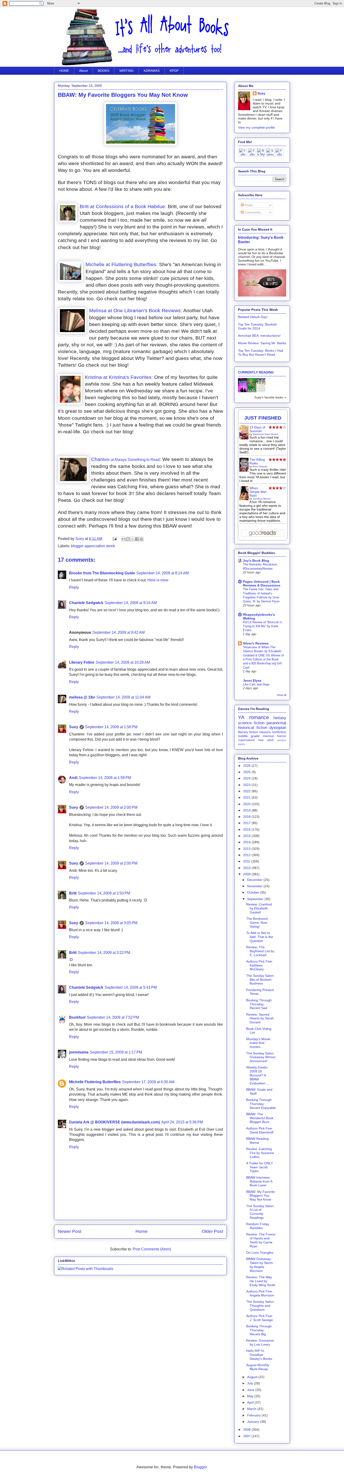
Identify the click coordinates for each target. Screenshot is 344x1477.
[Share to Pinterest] (141, 539)
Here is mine (157, 580)
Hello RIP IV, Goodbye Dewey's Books (259, 1355)
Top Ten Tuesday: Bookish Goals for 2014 (257, 326)
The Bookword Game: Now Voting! (257, 922)
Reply (74, 587)
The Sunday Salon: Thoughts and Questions (260, 1305)
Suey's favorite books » (270, 397)
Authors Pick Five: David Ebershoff (259, 1130)
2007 (247, 1436)
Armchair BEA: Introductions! (259, 335)
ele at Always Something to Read (132, 460)
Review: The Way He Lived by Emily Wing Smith (260, 1281)
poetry (241, 744)
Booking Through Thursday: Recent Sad (259, 1004)
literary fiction (248, 732)
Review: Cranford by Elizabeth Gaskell (259, 908)
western (281, 740)
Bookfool (77, 1017)
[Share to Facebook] (137, 539)
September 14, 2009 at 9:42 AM (118, 632)
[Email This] (123, 539)
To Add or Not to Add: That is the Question (259, 937)
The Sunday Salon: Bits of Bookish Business (260, 979)
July (250, 1383)
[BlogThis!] (128, 539)
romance (259, 717)
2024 (247, 778)
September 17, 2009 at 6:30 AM (148, 1082)
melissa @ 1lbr (82, 697)
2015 (247, 836)
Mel (93, 310)
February (254, 1415)
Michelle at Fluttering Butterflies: (122, 264)
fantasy (279, 718)
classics (265, 732)
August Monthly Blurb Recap (257, 1367)
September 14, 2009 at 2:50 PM (104, 893)
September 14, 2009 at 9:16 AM (131, 603)
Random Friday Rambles (257, 1226)
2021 (247, 797)
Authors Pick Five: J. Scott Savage (259, 1318)
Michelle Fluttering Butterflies (95, 1082)
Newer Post (69, 1231)
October (253, 892)
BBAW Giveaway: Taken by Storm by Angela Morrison (259, 1264)
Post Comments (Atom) (152, 1249)
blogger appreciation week (93, 546)
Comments (252, 212)
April (251, 1402)
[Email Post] (114, 539)
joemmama (78, 1052)
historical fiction (252, 727)
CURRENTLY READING (256, 372)
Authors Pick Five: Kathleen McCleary (259, 965)
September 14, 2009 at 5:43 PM (131, 987)
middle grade (249, 736)
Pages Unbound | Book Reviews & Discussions (261, 583)
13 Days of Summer (257, 429)
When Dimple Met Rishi (257, 491)
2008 (247, 1429)
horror (281, 736)
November (255, 886)
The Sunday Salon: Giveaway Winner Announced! (261, 1057)
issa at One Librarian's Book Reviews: (139, 310)
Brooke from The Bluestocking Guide (102, 573)
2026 (247, 765)
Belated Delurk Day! (252, 317)
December (255, 880)
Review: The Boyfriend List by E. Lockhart (260, 951)
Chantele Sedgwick (86, 603)
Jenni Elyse (252, 680)
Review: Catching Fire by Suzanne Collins (260, 1153)
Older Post (212, 1231)
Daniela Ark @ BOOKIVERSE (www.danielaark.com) (114, 1122)
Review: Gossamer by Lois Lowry (260, 1342)
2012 (247, 855)
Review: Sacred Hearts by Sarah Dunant (260, 1018)
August (252, 1377)
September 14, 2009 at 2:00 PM (111, 807)
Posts (248, 205)
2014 (247, 842)
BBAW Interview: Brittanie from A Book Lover (259, 1181)
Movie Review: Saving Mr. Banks (262, 343)
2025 (247, 772)
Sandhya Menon (262, 498)
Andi (73, 778)
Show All (281, 695)
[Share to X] (132, 539)
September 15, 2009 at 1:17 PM (116, 1052)
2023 (247, 785)
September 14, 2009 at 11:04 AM (123, 697)
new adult (266, 740)
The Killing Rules (257, 461)
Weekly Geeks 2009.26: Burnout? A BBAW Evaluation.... (257, 1075)
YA (241, 717)
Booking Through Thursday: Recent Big (259, 1330)
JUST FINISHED (262, 417)
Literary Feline (81, 662)
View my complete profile (256, 127)
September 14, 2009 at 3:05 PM (111, 923)
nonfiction (279, 732)
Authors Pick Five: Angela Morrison (260, 1293)
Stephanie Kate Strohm (265, 434)
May (250, 1396)
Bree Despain (260, 466)
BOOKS (103, 70)
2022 (247, 791)
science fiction (251, 723)
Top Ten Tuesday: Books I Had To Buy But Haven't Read (260, 352)
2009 (247, 874)
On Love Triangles (259, 1252)
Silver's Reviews (256, 643)
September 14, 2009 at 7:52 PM (113, 1017)
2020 (247, 804)
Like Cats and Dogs (256, 684)
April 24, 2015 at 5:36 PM (182, 1122)
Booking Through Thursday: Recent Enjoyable (261, 1104)
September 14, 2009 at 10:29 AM (123, 662)
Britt (73, 893)
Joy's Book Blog (256, 560)
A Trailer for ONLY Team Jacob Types (259, 1167)
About (83, 70)
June (251, 1390)
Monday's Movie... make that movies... (259, 1043)
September (255, 899)
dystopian (277, 727)
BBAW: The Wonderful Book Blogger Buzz (259, 1118)
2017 (247, 823)
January (253, 1421)
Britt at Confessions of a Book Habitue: (123, 206)
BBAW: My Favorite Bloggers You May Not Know (260, 1196)
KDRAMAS (152, 70)
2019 (247, 810)
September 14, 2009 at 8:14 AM (162, 573)
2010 (247, 868)
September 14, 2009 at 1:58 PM (111, 727)
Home (141, 1231)
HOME (64, 70)
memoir (268, 736)
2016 (247, 829)
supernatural (246, 740)
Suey (80, 539)
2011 (247, 861)
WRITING (126, 70)
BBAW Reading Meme (257, 1140)
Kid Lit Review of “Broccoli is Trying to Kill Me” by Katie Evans (262, 626)
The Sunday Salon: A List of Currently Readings (260, 1212)
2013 (247, 849)
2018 (247, 816)
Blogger (200, 1467)
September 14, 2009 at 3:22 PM (104, 953)
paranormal (276, 723)
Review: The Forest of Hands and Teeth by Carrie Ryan (260, 1240)
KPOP (174, 70)
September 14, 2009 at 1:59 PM (105, 778)
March (252, 1409)
